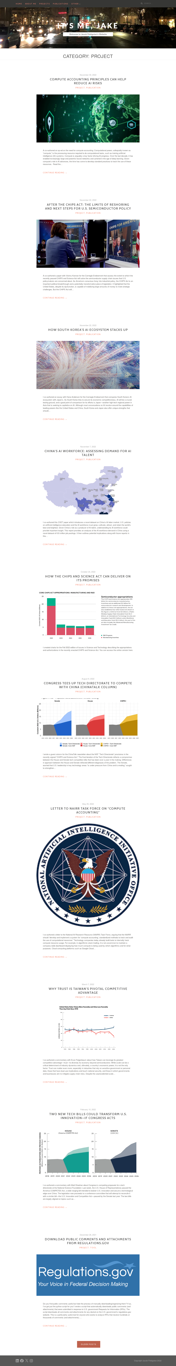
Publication (93, 88)
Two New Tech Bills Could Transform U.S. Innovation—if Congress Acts (88, 1116)
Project (80, 88)
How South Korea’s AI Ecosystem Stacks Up (88, 330)
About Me (30, 4)
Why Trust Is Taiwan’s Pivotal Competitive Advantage (88, 990)
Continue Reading (55, 172)
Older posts (88, 1344)
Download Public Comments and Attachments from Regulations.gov (88, 1241)
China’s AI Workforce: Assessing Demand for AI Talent (88, 453)
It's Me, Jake (88, 25)
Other (75, 4)
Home (19, 4)
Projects (44, 4)
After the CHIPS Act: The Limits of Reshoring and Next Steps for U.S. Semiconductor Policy (88, 206)
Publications (60, 4)
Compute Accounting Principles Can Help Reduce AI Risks (88, 81)
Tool (93, 1248)
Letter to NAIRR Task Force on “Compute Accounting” (88, 810)
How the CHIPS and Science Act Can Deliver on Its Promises (88, 578)
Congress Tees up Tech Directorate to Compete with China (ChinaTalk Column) (88, 685)
